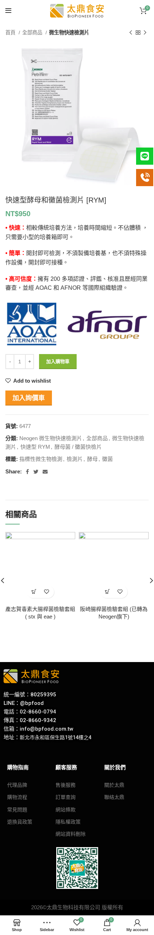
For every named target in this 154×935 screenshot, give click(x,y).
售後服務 (66, 785)
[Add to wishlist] (46, 592)
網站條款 (66, 809)
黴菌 (107, 459)
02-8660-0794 (38, 711)
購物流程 (17, 797)
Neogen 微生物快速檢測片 (50, 438)
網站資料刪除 (71, 834)
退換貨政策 (19, 822)
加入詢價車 (29, 398)
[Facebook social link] (27, 471)
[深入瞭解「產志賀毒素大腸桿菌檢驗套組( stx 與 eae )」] (34, 592)
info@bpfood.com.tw (46, 729)
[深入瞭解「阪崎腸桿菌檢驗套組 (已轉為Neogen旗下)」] (107, 592)
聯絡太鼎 (114, 797)
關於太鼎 (114, 785)
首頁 (11, 32)
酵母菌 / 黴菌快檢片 (78, 447)
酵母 (92, 459)
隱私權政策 (68, 822)
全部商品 (33, 32)
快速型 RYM (35, 447)
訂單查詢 (66, 797)
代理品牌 (17, 785)
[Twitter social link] (35, 471)
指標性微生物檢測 (40, 459)
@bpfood (32, 703)
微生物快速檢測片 (69, 32)
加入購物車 (57, 361)
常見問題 (17, 809)
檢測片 (75, 459)
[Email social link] (45, 471)
